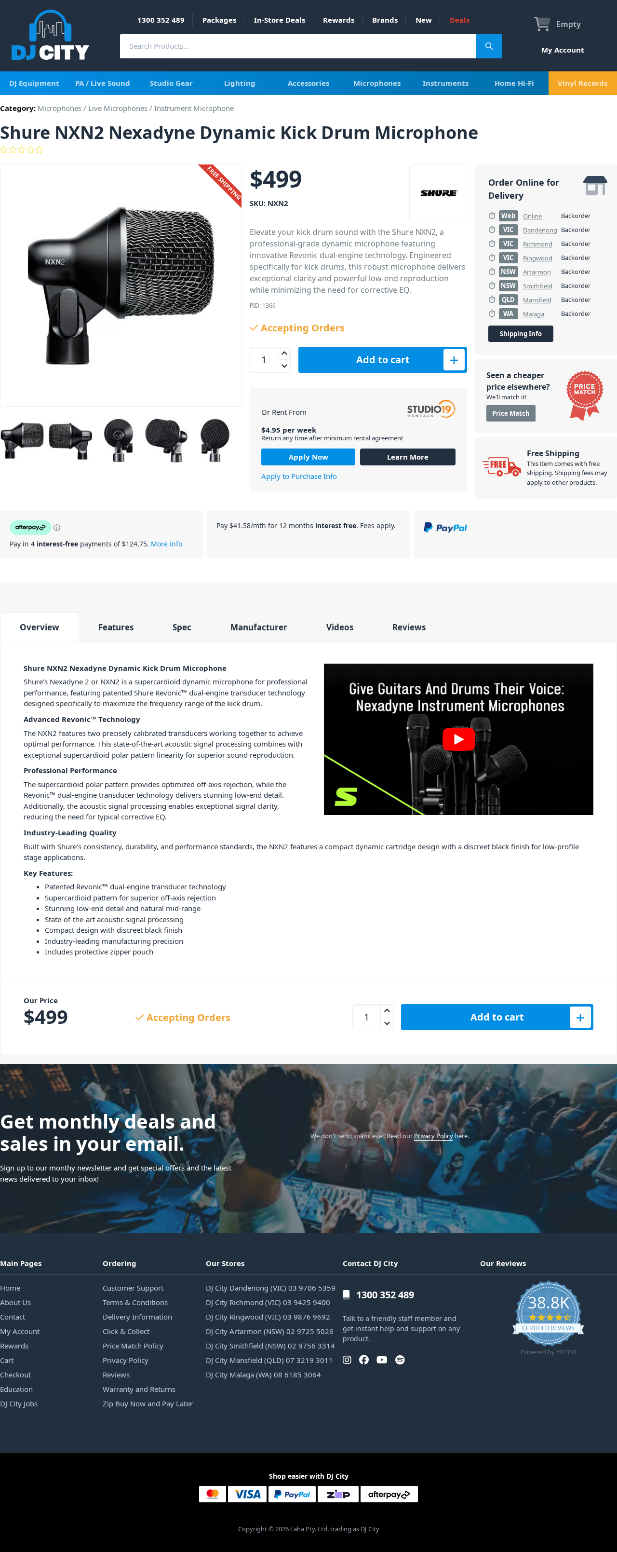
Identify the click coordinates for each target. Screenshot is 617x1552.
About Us (15, 1302)
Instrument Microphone (194, 108)
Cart (6, 1360)
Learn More (408, 457)
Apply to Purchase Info (299, 476)
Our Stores (225, 1263)
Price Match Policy (133, 1345)
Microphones (377, 83)
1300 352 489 (161, 20)
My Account (562, 49)
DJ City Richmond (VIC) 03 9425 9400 (268, 1302)
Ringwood (537, 258)
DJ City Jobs (19, 1403)
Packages (219, 20)
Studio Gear (171, 83)
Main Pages (20, 1263)
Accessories (308, 83)
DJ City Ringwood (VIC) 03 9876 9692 (268, 1316)
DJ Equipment (34, 83)
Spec (182, 627)
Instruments (446, 83)
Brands (385, 20)
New (424, 20)
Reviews (409, 627)
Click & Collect (126, 1331)
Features (116, 627)
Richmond (537, 244)
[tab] (39, 627)
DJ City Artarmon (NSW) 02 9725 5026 (270, 1331)
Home (10, 1288)
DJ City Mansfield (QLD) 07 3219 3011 (269, 1360)
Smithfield (537, 286)
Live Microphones (118, 108)
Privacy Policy (433, 1135)
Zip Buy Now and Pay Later (148, 1403)
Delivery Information (137, 1316)
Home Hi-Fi (514, 83)
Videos (339, 627)
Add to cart (383, 359)
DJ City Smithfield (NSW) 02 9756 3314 (270, 1345)
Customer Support (133, 1288)
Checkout (15, 1374)
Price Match (511, 413)
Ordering (119, 1263)
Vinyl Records (582, 83)
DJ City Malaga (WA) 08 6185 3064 (263, 1374)
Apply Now (308, 457)
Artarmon (537, 272)
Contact (12, 1316)
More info (166, 543)
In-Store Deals (279, 20)
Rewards (338, 20)
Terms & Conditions (135, 1302)
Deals (459, 20)
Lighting (239, 83)
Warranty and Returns (139, 1389)
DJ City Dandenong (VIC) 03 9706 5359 (270, 1288)
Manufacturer (258, 627)
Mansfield (537, 300)
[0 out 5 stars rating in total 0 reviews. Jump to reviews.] (308, 150)
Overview (39, 627)
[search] (298, 46)
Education (16, 1389)
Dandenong (540, 230)
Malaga (533, 314)
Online (532, 216)
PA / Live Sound (102, 83)
